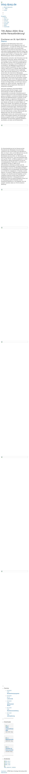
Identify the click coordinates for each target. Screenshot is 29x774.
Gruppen (6, 23)
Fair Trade (6, 22)
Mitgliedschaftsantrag (11, 739)
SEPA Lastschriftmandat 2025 (10, 729)
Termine (6, 20)
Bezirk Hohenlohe (8, 7)
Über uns (6, 19)
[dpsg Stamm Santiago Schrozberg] (8, 3)
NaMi (6, 8)
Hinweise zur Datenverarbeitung (10, 749)
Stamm (4, 41)
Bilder (5, 25)
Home (5, 17)
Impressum (3, 771)
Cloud (5, 10)
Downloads (6, 26)
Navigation (3, 16)
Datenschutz (4, 772)
